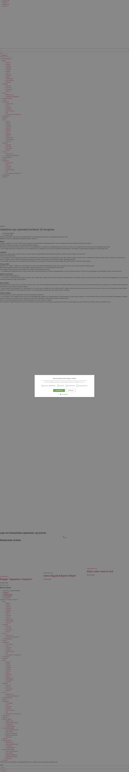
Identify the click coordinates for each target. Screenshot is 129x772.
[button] (64, 394)
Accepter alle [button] (59, 390)
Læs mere (82, 382)
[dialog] (64, 386)
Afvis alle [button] (71, 390)
